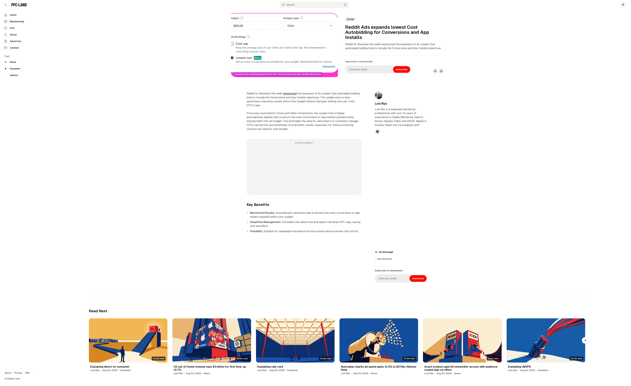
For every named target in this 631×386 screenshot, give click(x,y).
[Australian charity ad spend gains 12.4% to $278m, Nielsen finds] (378, 340)
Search (290, 4)
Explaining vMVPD (519, 366)
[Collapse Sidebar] (6, 5)
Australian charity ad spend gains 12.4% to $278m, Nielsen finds (378, 368)
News (207, 373)
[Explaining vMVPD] (546, 340)
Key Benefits (384, 259)
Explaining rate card (270, 366)
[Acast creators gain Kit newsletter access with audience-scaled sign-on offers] (462, 340)
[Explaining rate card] (295, 340)
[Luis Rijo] (378, 95)
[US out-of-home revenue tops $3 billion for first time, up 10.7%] (211, 340)
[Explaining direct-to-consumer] (128, 340)
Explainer (125, 370)
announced (290, 93)
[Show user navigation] (623, 5)
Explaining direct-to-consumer (110, 366)
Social (350, 19)
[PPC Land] (19, 4)
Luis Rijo (381, 103)
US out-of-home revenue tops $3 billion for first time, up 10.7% (210, 368)
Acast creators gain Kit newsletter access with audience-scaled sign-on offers (461, 368)
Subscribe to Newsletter (359, 61)
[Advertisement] (304, 169)
